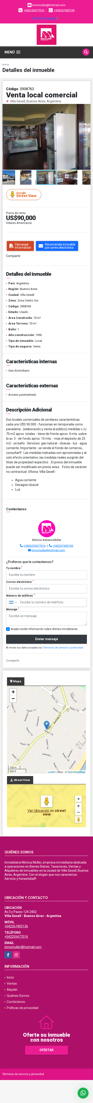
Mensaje (12, 609)
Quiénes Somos (18, 995)
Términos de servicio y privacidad (63, 647)
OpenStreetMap (76, 772)
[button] (86, 107)
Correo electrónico (20, 582)
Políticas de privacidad (22, 1008)
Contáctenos (16, 1002)
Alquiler (12, 989)
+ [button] (13, 692)
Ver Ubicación (39, 811)
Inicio (5, 64)
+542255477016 (34, 10)
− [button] (13, 698)
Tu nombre (14, 568)
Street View (26, 194)
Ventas (12, 983)
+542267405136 (64, 10)
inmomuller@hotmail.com (48, 550)
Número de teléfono (20, 595)
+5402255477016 (34, 545)
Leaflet (51, 772)
